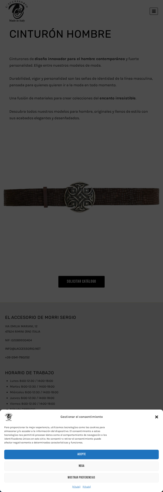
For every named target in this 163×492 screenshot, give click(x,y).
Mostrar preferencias (81, 478)
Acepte (81, 454)
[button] (157, 417)
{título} (76, 486)
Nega (81, 466)
